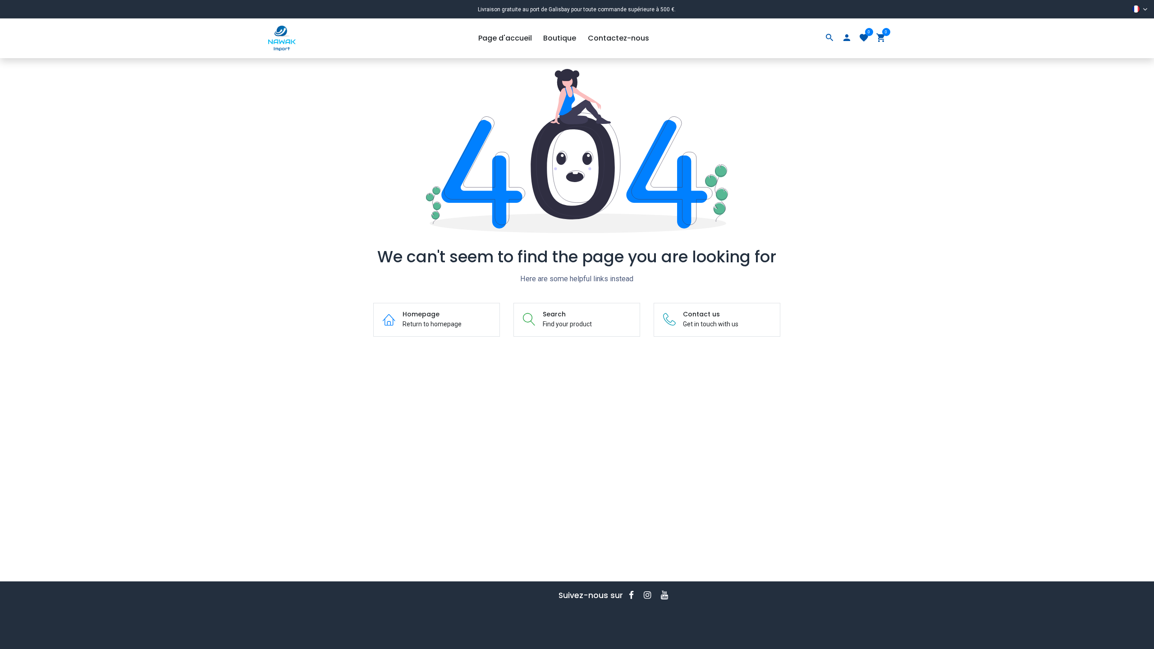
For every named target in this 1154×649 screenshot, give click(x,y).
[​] (634, 595)
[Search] (829, 38)
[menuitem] (505, 38)
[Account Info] (847, 38)
